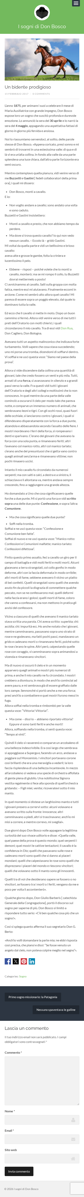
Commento (13, 1052)
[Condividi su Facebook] (8, 963)
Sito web (11, 1150)
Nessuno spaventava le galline (56, 1009)
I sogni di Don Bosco (42, 26)
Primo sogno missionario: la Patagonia (33, 997)
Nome (10, 1111)
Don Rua (66, 328)
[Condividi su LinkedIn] (32, 963)
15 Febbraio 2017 (17, 93)
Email (9, 1130)
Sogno (23, 976)
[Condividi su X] (16, 963)
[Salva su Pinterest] (24, 963)
